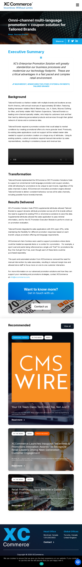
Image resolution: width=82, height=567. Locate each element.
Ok (41, 564)
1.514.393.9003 (50, 538)
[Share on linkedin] (76, 41)
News (10, 34)
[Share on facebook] (69, 41)
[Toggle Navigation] (77, 5)
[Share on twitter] (72, 41)
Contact (48, 542)
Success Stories (21, 34)
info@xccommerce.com (19, 277)
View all (67, 326)
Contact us (41, 306)
